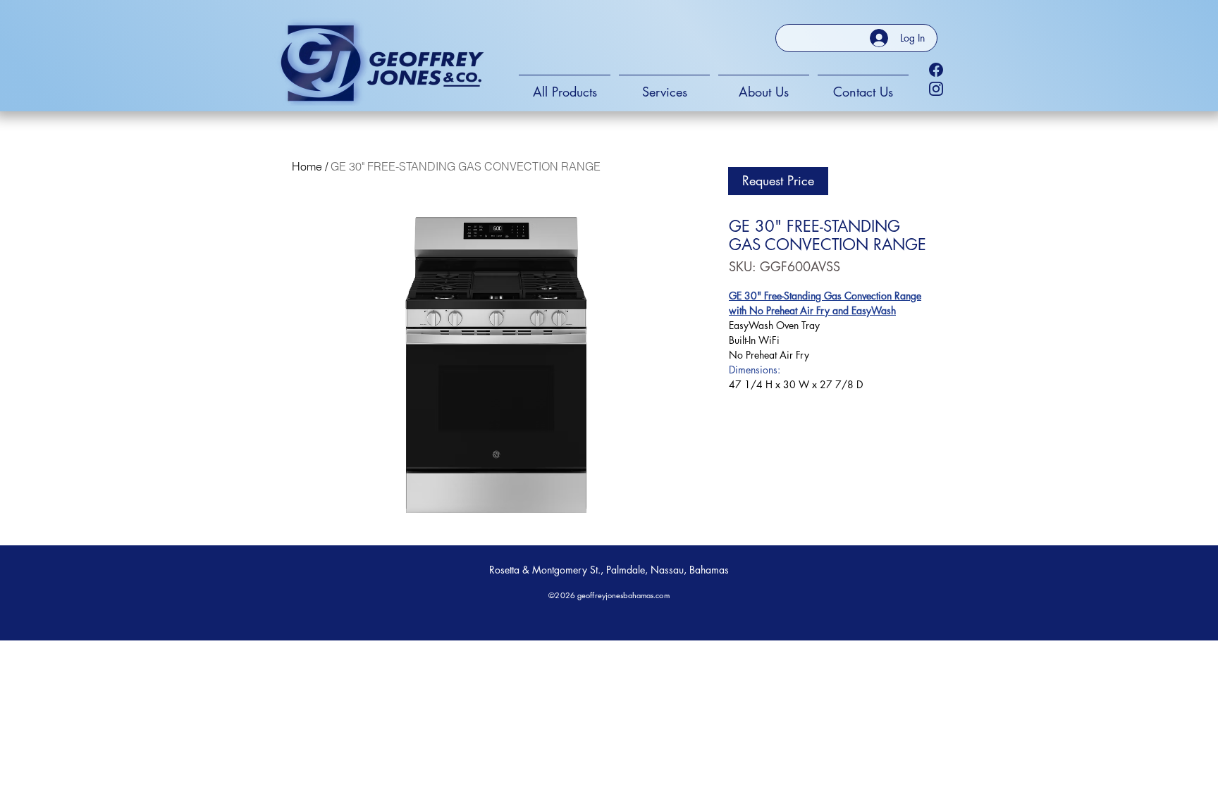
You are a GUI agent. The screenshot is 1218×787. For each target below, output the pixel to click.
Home (307, 166)
